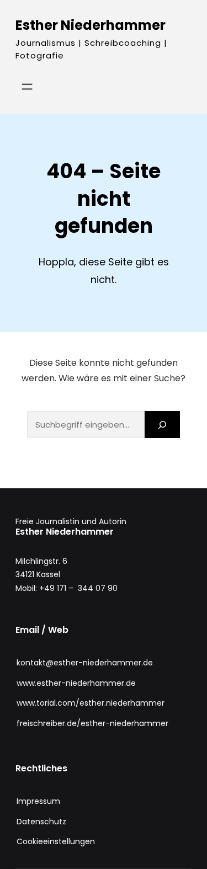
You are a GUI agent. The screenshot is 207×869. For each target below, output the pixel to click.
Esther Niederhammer (90, 25)
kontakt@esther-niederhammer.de (85, 662)
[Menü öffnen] (27, 86)
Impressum (38, 801)
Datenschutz (41, 821)
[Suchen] (162, 424)
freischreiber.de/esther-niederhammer (92, 723)
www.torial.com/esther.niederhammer (90, 702)
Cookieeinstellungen (56, 841)
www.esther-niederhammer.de (76, 683)
